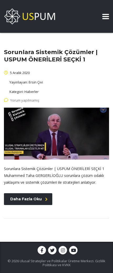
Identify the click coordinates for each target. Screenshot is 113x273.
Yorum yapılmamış (24, 100)
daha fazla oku (26, 199)
